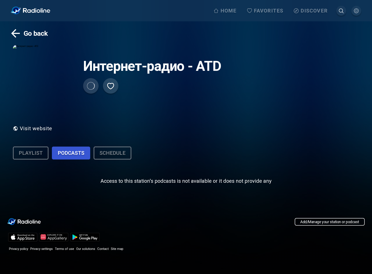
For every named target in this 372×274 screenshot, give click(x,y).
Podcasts (71, 153)
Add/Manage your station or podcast (329, 222)
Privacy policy (18, 249)
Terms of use (64, 249)
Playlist (31, 153)
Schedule (112, 153)
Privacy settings (41, 249)
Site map (117, 249)
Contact (103, 249)
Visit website (36, 128)
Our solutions (85, 249)
